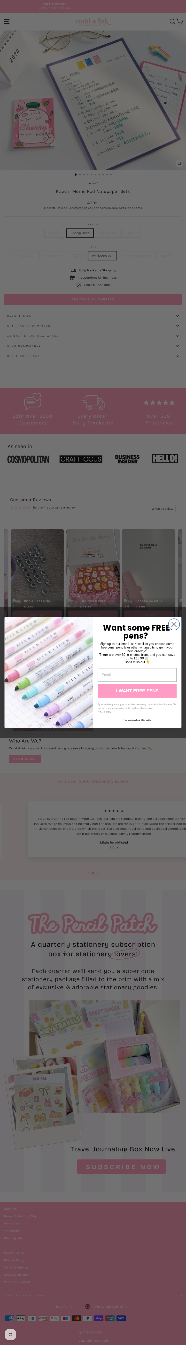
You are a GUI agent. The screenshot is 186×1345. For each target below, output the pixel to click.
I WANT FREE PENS (137, 691)
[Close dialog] (174, 624)
